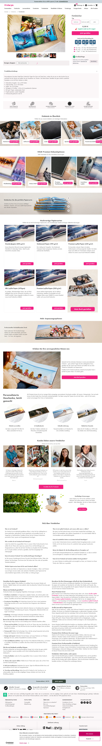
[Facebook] (84, 702)
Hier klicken (93, 61)
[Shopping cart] (96, 5)
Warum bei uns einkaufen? (50, 702)
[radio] (76, 22)
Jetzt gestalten (85, 33)
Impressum (46, 708)
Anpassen (88, 738)
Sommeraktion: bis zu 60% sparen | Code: (51, 1)
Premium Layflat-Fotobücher (63, 599)
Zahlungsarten (8, 702)
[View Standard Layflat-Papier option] (68, 202)
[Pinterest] (87, 702)
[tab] (20, 55)
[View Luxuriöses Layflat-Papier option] (68, 211)
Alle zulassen (89, 733)
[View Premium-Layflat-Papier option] (68, 206)
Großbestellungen (9, 706)
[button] (51, 71)
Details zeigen (23, 743)
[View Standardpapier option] (68, 198)
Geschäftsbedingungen (49, 706)
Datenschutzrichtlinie (67, 706)
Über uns (45, 704)
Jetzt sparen (59, 681)
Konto (63, 709)
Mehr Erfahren (82, 509)
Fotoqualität (27, 702)
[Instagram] (82, 702)
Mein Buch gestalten (82, 309)
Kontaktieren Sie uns (67, 702)
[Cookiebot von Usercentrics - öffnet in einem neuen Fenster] (9, 743)
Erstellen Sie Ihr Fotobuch (51, 487)
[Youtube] (90, 702)
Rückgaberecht (66, 708)
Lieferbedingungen (10, 704)
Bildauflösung (27, 704)
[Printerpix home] (9, 5)
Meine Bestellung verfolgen (69, 704)
